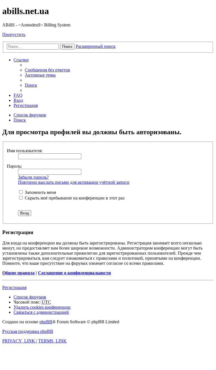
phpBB (45, 321)
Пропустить (13, 34)
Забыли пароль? (33, 177)
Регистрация (14, 287)
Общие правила (18, 272)
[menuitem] (47, 70)
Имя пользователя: (24, 150)
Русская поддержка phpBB (27, 331)
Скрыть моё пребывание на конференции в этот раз (74, 198)
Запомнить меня (40, 192)
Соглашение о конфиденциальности (74, 272)
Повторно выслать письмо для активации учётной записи (73, 182)
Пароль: (14, 166)
